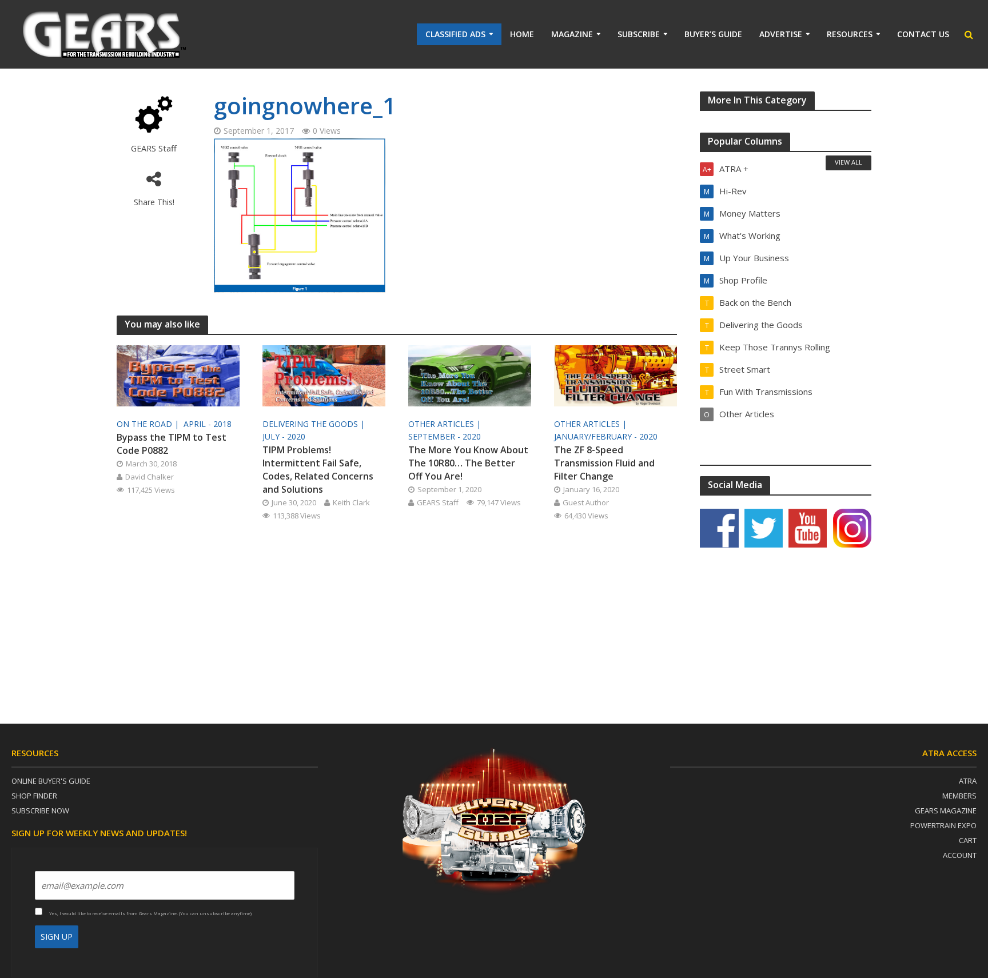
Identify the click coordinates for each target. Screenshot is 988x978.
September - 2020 (444, 436)
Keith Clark (351, 502)
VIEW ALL (848, 162)
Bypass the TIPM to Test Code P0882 (171, 444)
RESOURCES (850, 34)
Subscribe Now (40, 810)
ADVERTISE (780, 34)
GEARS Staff (154, 148)
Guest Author (586, 502)
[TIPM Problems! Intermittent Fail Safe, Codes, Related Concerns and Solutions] (323, 375)
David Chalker (149, 477)
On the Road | (149, 423)
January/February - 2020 (606, 436)
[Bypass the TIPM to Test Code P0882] (178, 375)
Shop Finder (34, 796)
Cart (968, 840)
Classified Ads (455, 34)
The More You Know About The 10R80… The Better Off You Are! (468, 463)
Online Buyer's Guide (50, 781)
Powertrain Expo (943, 825)
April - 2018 (208, 423)
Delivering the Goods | (314, 423)
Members (959, 796)
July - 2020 (283, 436)
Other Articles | (445, 423)
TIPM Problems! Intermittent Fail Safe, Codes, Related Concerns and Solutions (317, 470)
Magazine (572, 34)
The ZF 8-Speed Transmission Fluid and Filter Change (604, 463)
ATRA (968, 781)
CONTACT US (923, 34)
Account (960, 855)
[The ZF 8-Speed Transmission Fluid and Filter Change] (615, 375)
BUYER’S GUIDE (713, 34)
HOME (522, 34)
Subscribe (639, 34)
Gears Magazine (946, 810)
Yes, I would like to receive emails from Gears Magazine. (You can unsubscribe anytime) (150, 913)
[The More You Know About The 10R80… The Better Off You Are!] (469, 375)
